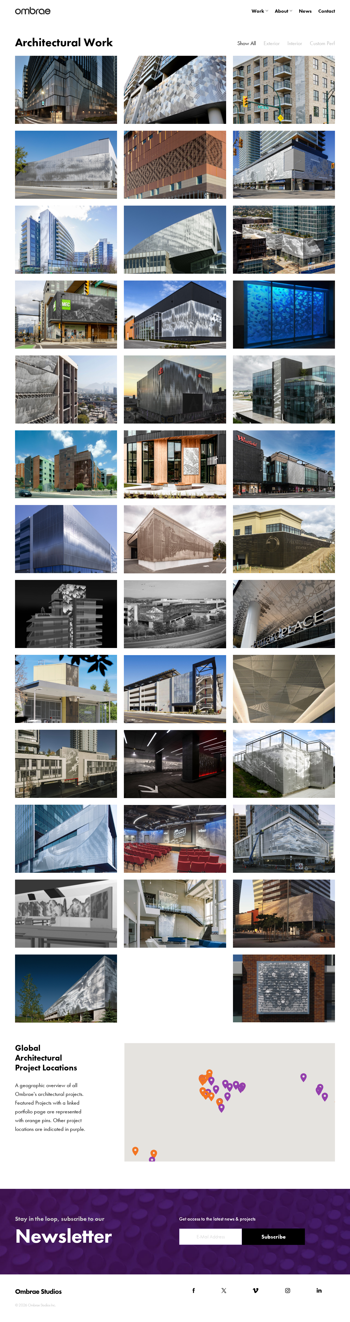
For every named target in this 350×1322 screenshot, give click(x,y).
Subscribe (273, 1236)
